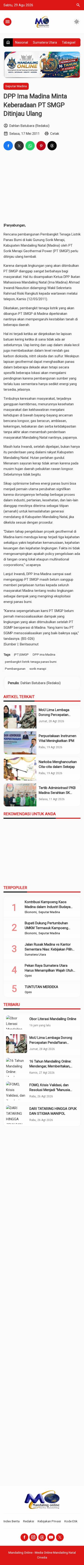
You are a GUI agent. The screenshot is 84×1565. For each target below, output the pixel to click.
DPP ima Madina (44, 654)
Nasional (21, 42)
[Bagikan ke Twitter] (19, 145)
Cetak (54, 134)
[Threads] (42, 1537)
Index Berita (12, 1521)
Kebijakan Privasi (49, 1521)
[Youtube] (51, 1537)
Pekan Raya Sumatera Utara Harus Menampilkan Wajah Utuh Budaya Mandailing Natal (49, 970)
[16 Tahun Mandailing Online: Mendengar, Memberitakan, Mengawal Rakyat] (16, 1067)
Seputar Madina (16, 86)
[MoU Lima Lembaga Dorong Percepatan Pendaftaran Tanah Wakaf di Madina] (20, 716)
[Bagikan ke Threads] (52, 145)
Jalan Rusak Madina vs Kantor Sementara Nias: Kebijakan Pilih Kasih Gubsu (48, 949)
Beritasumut (29, 644)
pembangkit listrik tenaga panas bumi (30, 661)
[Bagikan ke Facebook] (8, 145)
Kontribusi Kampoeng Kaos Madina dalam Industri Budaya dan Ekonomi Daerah (47, 907)
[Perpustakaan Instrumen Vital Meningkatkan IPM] (20, 742)
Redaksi (28, 1521)
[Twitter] (60, 1537)
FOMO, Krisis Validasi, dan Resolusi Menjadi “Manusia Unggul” (49, 1090)
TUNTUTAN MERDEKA (41, 987)
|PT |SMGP (21, 654)
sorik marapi (37, 668)
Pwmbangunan (15, 668)
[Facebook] (24, 1537)
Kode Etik (70, 1521)
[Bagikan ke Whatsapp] (30, 145)
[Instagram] (33, 1537)
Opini (28, 975)
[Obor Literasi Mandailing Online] (16, 1022)
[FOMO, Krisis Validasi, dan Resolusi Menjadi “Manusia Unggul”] (16, 1091)
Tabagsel (68, 42)
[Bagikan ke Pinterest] (41, 145)
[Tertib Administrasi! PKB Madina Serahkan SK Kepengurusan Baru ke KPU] (20, 794)
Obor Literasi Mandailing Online (52, 1019)
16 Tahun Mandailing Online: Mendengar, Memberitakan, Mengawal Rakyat (50, 1066)
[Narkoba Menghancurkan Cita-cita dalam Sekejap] (20, 768)
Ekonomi (31, 912)
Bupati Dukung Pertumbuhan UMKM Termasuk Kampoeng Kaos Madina (46, 928)
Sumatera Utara (45, 42)
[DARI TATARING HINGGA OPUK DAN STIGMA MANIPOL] (16, 1114)
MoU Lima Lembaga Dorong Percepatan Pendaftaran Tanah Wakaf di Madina (50, 1043)
